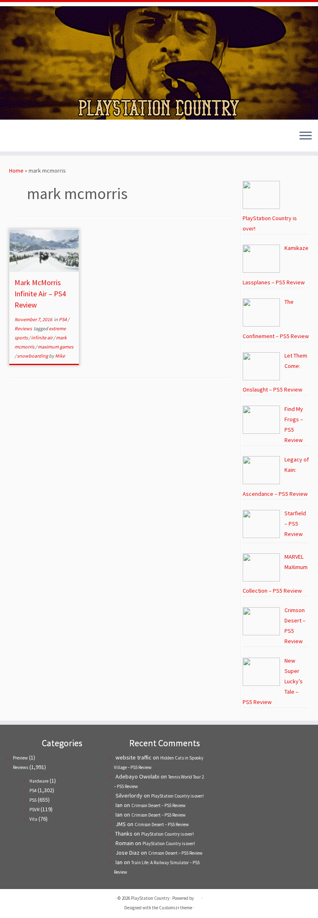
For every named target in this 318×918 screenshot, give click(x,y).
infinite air (42, 337)
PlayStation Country (150, 898)
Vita (33, 819)
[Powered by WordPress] (197, 896)
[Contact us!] (59, 137)
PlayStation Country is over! (177, 796)
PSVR (34, 809)
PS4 (63, 319)
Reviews (23, 328)
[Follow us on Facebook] (26, 137)
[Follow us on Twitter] (15, 137)
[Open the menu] (305, 136)
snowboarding (33, 356)
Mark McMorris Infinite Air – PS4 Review (40, 294)
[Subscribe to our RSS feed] (37, 137)
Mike (60, 356)
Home (16, 170)
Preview (20, 758)
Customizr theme (175, 908)
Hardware (38, 781)
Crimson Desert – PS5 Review (158, 805)
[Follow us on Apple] (48, 137)
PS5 (32, 800)
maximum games (55, 347)
